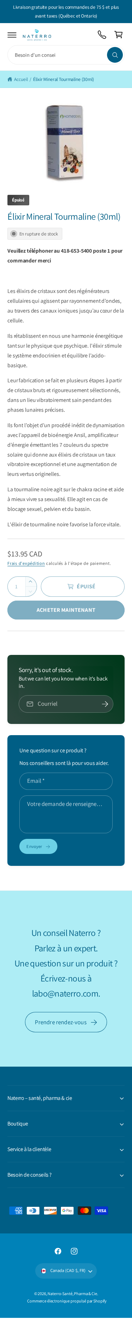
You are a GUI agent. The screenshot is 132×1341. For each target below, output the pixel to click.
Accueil (20, 79)
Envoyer (34, 846)
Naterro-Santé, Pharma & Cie (72, 1293)
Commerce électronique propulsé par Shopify (67, 1301)
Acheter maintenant (66, 610)
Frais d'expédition (26, 563)
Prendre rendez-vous (61, 1022)
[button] (12, 35)
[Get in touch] (102, 35)
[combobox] (66, 54)
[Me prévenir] (105, 704)
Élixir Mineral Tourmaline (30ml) (63, 79)
